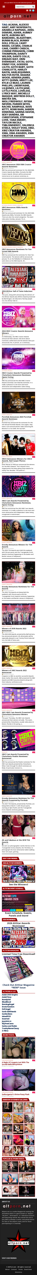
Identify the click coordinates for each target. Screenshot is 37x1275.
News (15, 838)
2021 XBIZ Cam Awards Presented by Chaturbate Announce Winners (17, 713)
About (7, 1269)
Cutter (6, 844)
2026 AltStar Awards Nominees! (18, 924)
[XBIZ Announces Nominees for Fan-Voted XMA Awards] (18, 235)
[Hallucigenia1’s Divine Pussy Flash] (18, 1080)
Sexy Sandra (10, 114)
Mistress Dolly (24, 96)
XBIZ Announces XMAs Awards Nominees (15, 208)
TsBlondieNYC (11, 125)
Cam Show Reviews (7, 1060)
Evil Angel (6, 1009)
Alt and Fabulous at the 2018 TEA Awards (16, 841)
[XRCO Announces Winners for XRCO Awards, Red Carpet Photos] (18, 444)
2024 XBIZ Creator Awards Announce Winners (17, 332)
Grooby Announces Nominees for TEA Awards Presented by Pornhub (18, 799)
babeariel (8, 38)
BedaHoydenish (9, 168)
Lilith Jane (22, 88)
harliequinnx (20, 72)
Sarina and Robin (9, 1026)
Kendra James (20, 77)
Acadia (13, 24)
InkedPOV (6, 1016)
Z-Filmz (5, 1030)
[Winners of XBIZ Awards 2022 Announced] (18, 656)
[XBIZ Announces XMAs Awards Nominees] (18, 193)
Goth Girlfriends (9, 1011)
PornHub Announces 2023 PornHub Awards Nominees (16, 418)
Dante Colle (21, 56)
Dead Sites (28, 1269)
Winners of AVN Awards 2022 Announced (14, 629)
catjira (16, 45)
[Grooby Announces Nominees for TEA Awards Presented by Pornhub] (18, 784)
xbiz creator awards (16, 130)
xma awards (18, 133)
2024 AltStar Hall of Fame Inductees (17, 291)
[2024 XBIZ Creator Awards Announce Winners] (18, 316)
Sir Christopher (13, 116)
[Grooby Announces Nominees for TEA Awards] (18, 572)
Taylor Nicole (11, 122)
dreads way (10, 59)
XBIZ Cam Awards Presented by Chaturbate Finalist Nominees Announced (15, 756)
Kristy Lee (25, 80)
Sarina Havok (24, 112)
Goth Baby (18, 67)
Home (3, 22)
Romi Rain (17, 109)
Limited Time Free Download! (18, 953)
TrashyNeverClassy (10, 1028)
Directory (18, 1272)
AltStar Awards (17, 289)
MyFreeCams (7, 1023)
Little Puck (9, 90)
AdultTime (6, 997)
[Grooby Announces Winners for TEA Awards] (18, 530)
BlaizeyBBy (23, 38)
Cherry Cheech (19, 48)
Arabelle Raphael (14, 30)
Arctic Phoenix (9, 1066)
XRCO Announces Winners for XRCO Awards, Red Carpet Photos (17, 460)
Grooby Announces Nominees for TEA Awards (18, 588)
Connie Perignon (13, 51)
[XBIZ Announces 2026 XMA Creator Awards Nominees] (18, 150)
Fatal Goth (25, 61)
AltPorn (6, 293)
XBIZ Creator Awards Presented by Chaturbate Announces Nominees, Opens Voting (17, 375)
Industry (9, 162)
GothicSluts (7, 1014)
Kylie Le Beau (10, 83)
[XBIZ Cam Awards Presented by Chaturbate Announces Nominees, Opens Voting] (18, 486)
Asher (17, 32)
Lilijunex (8, 88)
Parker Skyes (21, 104)
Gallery (10, 838)
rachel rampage (13, 106)
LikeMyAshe (21, 85)
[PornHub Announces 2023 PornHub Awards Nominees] (18, 402)
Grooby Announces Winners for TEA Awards (17, 546)
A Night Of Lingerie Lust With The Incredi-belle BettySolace (15, 1063)
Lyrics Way (9, 93)
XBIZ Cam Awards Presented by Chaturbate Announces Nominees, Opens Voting (16, 503)
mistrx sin (9, 98)
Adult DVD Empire (10, 994)
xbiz (31, 128)
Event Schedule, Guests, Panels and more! (18, 914)
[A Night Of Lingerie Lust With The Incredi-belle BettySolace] (18, 1048)
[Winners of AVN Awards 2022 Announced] (18, 614)
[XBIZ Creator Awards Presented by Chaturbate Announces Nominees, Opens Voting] (18, 358)
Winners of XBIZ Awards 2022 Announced (14, 671)
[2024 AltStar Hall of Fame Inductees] (18, 277)
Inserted (5, 1018)
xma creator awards (18, 134)
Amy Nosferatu (20, 27)
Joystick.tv (6, 1021)
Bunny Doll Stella (15, 42)
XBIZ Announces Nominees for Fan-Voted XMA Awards (17, 250)
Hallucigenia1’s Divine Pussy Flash (19, 2)
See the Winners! (18, 884)
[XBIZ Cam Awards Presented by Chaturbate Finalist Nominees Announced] (18, 740)
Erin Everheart (13, 60)
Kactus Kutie (10, 75)
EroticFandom (8, 1006)
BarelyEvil (6, 999)
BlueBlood (6, 1002)
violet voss (19, 128)
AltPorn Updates (7, 205)
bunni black (10, 40)
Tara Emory (17, 120)
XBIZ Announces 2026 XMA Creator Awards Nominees (16, 165)
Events (4, 162)
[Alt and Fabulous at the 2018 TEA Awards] (18, 825)
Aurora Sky (17, 35)
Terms (20, 1269)
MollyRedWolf (12, 101)
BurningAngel (8, 1004)
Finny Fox (8, 64)
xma (5, 133)
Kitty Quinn (10, 80)
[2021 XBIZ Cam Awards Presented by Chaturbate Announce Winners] (18, 698)
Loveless (24, 90)
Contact (14, 1269)
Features (5, 838)
